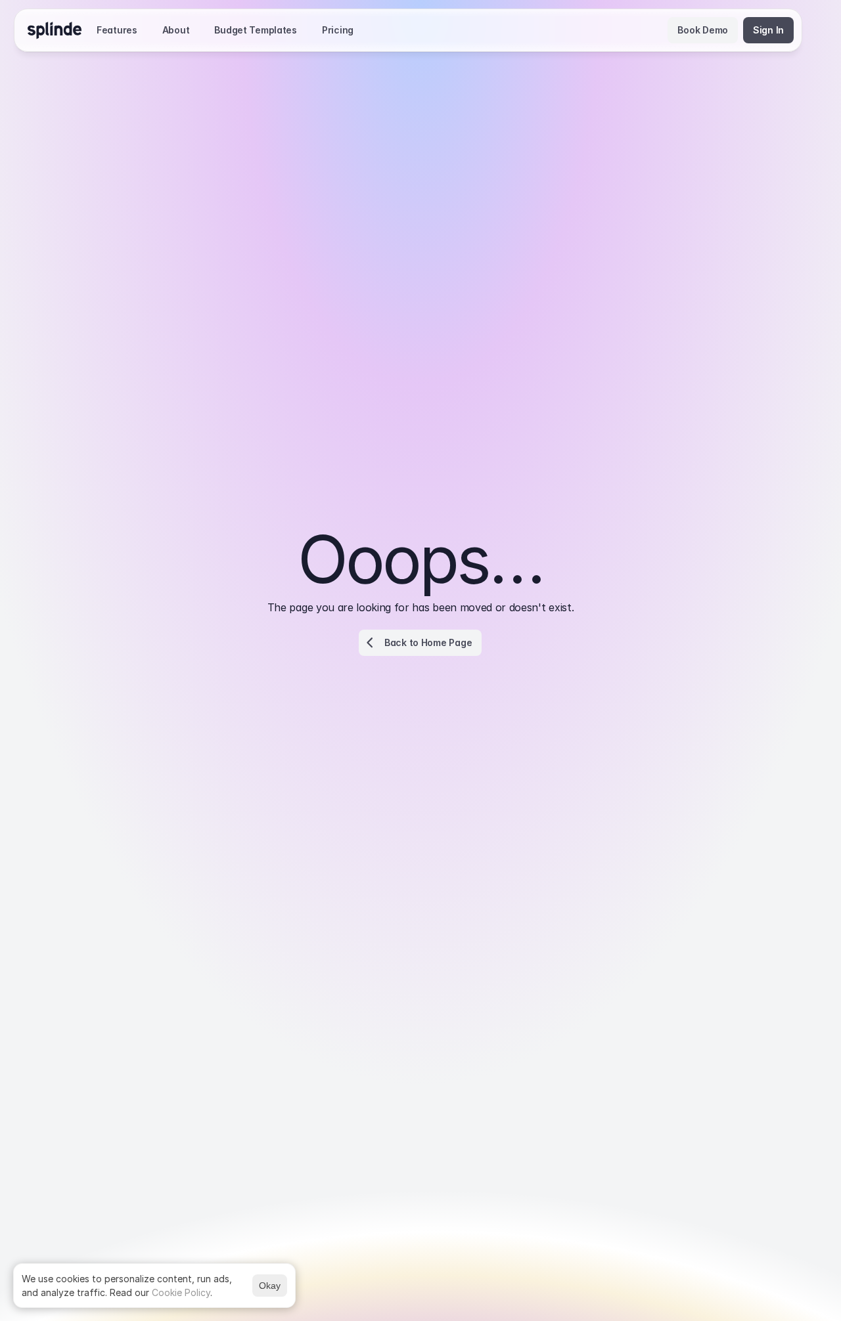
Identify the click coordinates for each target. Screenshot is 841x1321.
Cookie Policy (181, 1292)
